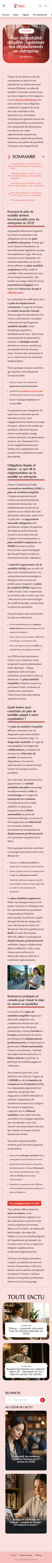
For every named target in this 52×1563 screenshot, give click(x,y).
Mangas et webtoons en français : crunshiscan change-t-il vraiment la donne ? (26, 1522)
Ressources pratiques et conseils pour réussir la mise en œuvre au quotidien (26, 194)
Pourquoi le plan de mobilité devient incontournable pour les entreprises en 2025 (27, 166)
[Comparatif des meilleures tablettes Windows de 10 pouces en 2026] (26, 1440)
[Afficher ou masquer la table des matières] (40, 157)
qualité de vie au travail (32, 391)
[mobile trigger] (5, 6)
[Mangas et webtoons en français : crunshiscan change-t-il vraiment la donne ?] (26, 1504)
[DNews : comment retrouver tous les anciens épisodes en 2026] (26, 1321)
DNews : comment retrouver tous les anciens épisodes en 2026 (26, 1331)
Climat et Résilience (26, 100)
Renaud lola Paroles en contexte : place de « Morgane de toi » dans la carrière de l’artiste (26, 1371)
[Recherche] (40, 6)
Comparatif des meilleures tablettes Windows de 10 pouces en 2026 (26, 1459)
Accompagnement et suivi (24, 200)
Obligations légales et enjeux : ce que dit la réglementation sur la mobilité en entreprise (27, 175)
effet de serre (15, 292)
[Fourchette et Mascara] (19, 6)
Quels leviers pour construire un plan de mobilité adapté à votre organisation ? (27, 185)
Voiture (26, 31)
